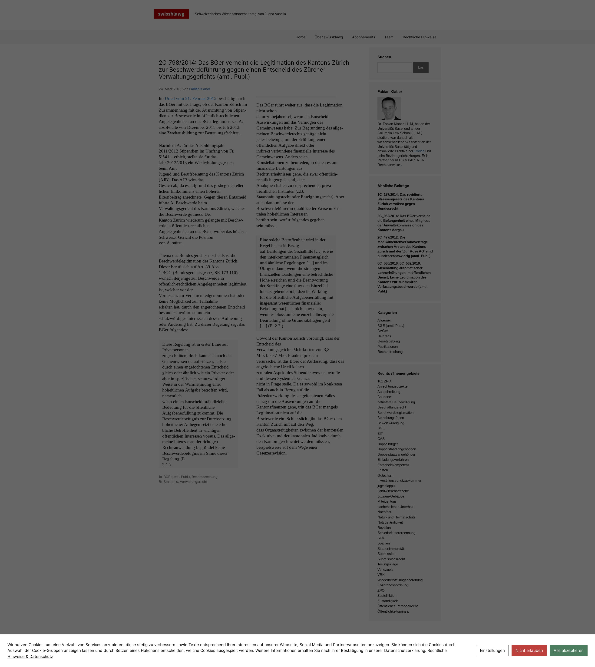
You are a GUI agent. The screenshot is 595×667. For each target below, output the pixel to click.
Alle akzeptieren (569, 650)
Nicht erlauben (529, 650)
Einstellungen (492, 650)
